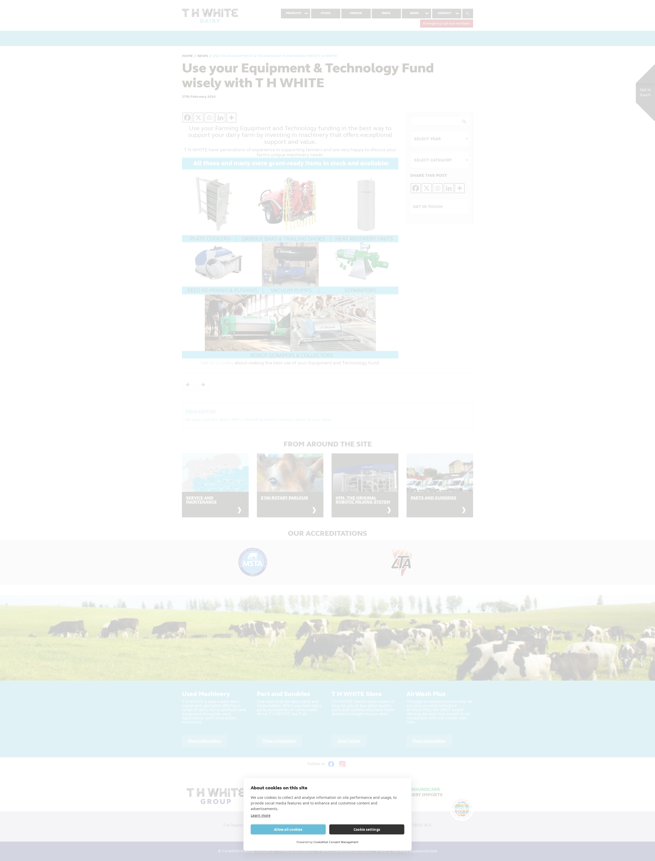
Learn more (260, 815)
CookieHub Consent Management (335, 842)
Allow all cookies (288, 829)
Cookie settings (367, 829)
